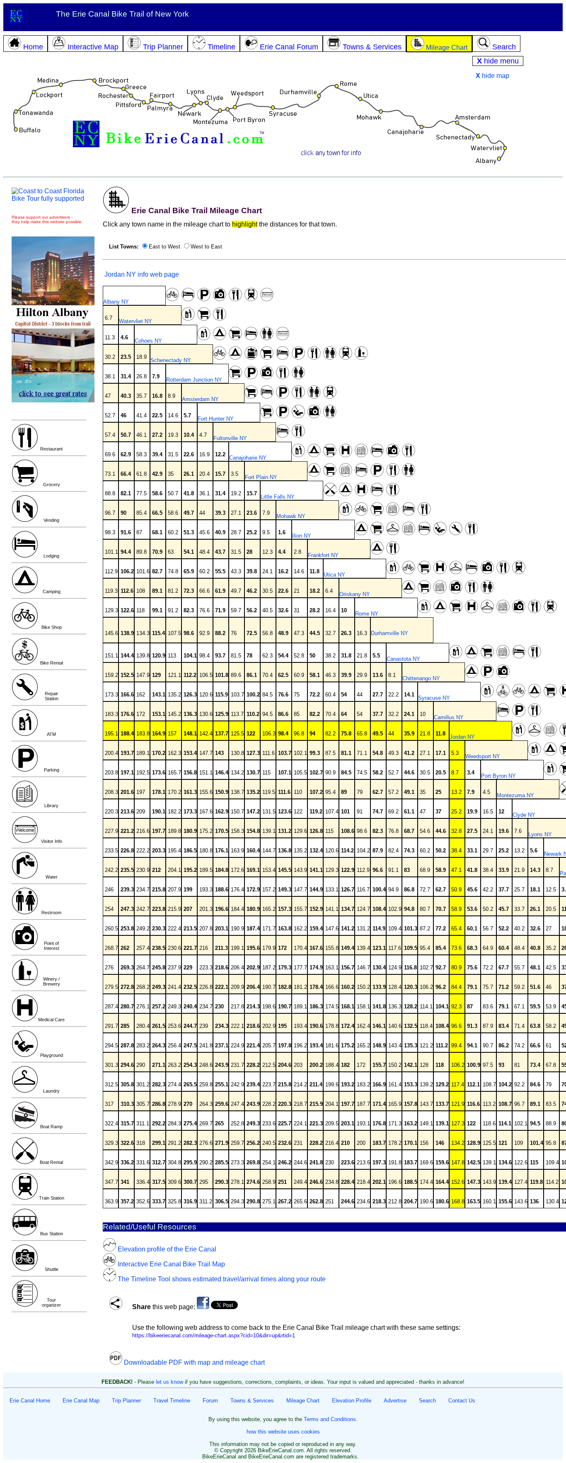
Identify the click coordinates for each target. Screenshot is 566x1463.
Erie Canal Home (30, 1400)
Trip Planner (126, 1400)
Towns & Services (252, 1400)
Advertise (395, 1400)
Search (427, 1400)
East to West (164, 246)
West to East (206, 246)
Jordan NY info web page (141, 274)
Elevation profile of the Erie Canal (166, 1249)
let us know (169, 1382)
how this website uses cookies (283, 1432)
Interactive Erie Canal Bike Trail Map (170, 1264)
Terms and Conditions (330, 1419)
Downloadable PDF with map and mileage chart (193, 1362)
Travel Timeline (171, 1400)
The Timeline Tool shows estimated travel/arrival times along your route (221, 1279)
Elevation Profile (351, 1400)
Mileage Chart (302, 1400)
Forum (210, 1400)
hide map (492, 75)
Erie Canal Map (81, 1400)
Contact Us (461, 1400)
